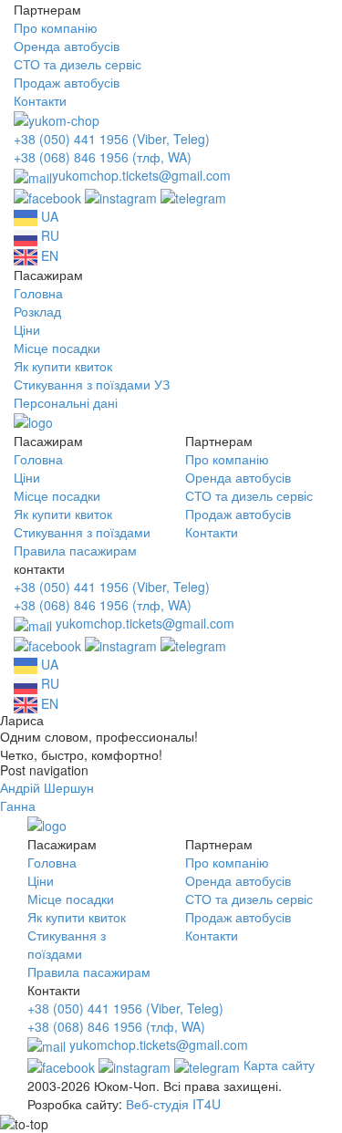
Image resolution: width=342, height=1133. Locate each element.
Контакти (40, 100)
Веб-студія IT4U (173, 1104)
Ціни (27, 329)
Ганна (18, 805)
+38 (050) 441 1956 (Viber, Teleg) (112, 139)
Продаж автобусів (66, 82)
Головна (38, 293)
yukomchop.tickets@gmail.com (141, 175)
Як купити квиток (63, 366)
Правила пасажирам (75, 550)
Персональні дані (66, 402)
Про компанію (56, 27)
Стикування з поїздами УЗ (92, 384)
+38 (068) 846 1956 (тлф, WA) (103, 157)
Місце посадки (57, 347)
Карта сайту (279, 1064)
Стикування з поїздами (82, 532)
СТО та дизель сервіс (77, 64)
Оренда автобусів (66, 45)
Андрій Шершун (47, 787)
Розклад (37, 311)
